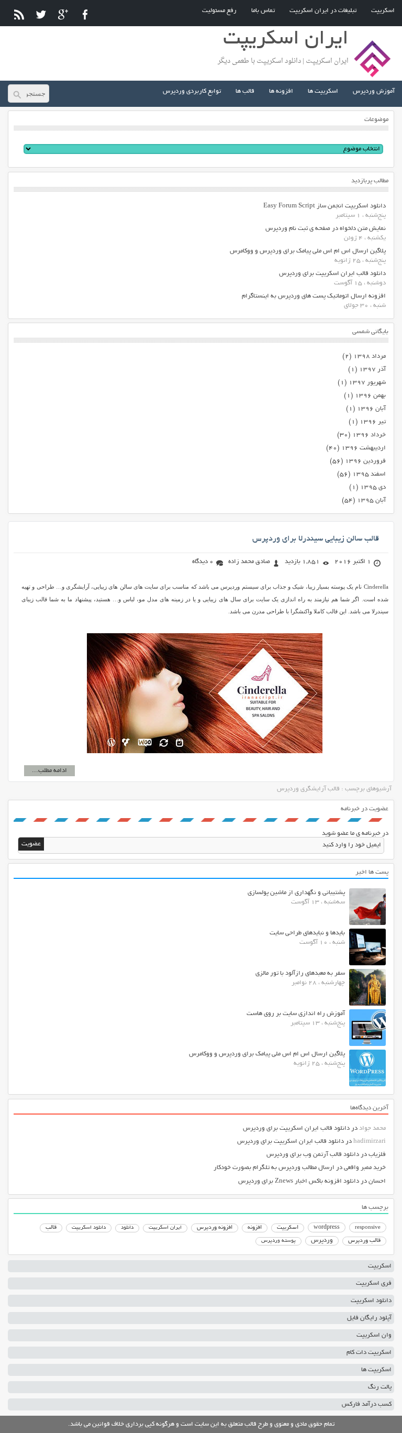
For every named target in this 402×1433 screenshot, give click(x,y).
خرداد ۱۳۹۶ (369, 435)
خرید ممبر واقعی (365, 1167)
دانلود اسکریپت (89, 1228)
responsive (368, 1228)
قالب (51, 1228)
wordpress (327, 1228)
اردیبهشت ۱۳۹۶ (363, 448)
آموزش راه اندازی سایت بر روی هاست (296, 1013)
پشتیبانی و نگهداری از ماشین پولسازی (296, 892)
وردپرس (322, 1240)
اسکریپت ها (323, 91)
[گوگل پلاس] (63, 14)
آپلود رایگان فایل (369, 1318)
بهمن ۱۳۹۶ (370, 395)
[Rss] (19, 14)
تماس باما (263, 10)
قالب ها (245, 91)
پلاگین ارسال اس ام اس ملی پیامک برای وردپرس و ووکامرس (308, 251)
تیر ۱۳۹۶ (373, 421)
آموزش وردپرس (374, 91)
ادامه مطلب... (49, 770)
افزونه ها (281, 91)
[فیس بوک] (85, 14)
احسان (377, 1181)
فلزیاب (377, 1154)
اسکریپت (383, 10)
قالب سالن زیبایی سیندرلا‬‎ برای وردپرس (315, 539)
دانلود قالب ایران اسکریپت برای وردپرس (332, 273)
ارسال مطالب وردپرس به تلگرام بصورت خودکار (274, 1167)
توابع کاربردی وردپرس (192, 91)
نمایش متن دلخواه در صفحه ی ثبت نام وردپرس (325, 228)
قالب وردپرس (364, 1241)
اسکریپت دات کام (369, 1352)
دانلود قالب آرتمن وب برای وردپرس (312, 1154)
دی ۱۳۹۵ (373, 487)
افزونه (255, 1228)
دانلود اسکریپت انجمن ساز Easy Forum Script (324, 206)
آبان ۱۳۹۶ (371, 408)
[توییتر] (41, 14)
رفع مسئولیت (219, 10)
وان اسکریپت (374, 1335)
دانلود (127, 1228)
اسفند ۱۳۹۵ (369, 474)
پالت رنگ (380, 1387)
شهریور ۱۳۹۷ (367, 382)
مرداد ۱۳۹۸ (369, 356)
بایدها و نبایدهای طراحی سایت (307, 933)
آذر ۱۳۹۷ (372, 369)
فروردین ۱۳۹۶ (365, 461)
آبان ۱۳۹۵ (371, 500)
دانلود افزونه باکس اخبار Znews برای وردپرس (298, 1181)
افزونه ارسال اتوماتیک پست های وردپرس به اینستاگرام (314, 296)
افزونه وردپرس (214, 1228)
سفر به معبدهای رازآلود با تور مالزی (300, 973)
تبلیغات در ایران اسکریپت (322, 10)
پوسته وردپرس (278, 1241)
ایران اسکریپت (165, 1228)
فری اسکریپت (374, 1283)
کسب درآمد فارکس (367, 1404)
